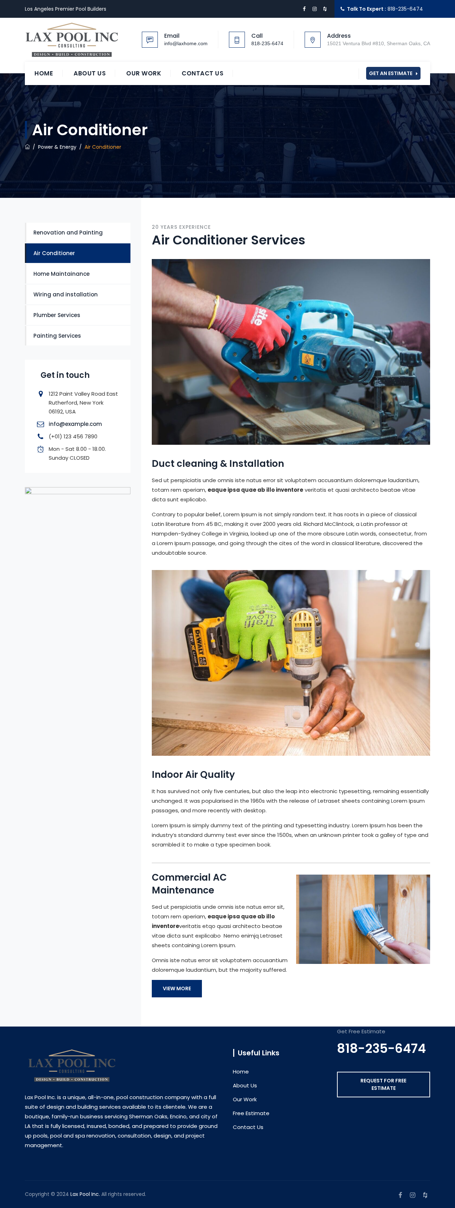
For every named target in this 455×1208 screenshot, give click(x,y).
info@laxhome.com (186, 43)
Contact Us (202, 73)
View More (177, 988)
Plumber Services (56, 315)
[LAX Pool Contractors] (72, 40)
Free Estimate (251, 1113)
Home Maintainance (61, 274)
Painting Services (57, 335)
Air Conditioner (54, 253)
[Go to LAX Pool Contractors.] (27, 147)
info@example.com (75, 424)
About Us (90, 73)
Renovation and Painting (68, 232)
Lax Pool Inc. (85, 1194)
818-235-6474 (405, 8)
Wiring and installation (65, 294)
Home (43, 73)
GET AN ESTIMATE (390, 73)
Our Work (143, 73)
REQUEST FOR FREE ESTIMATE (383, 1084)
